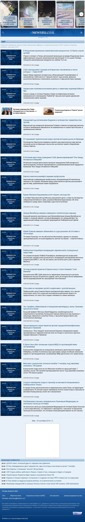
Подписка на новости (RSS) (35, 495)
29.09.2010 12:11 (28, 225)
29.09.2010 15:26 (28, 172)
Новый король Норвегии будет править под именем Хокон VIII (30, 475)
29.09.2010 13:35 (28, 188)
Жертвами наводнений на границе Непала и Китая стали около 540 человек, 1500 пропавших (42, 484)
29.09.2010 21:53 (28, 65)
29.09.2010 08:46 (28, 300)
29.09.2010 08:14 (28, 321)
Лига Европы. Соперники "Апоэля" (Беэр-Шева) (24, 469)
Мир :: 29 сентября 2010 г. (42, 421)
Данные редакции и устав (73, 495)
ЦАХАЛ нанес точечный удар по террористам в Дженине (28, 463)
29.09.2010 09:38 (28, 283)
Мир (3, 42)
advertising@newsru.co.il (17, 498)
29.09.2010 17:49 (28, 134)
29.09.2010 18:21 (28, 103)
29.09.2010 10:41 (28, 264)
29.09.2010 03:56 (28, 359)
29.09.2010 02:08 (28, 416)
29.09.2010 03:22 (28, 378)
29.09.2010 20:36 (28, 84)
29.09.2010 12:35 (28, 207)
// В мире (36, 65)
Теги (3, 495)
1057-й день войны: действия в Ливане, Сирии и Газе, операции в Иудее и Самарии (38, 472)
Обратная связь (15, 495)
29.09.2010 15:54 (28, 151)
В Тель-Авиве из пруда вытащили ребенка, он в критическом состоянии (33, 481)
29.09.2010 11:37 (28, 246)
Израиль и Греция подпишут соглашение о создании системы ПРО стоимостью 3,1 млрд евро (42, 478)
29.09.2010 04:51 (28, 340)
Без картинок (54, 495)
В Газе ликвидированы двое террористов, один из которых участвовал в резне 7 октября (40, 466)
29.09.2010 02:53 (28, 397)
